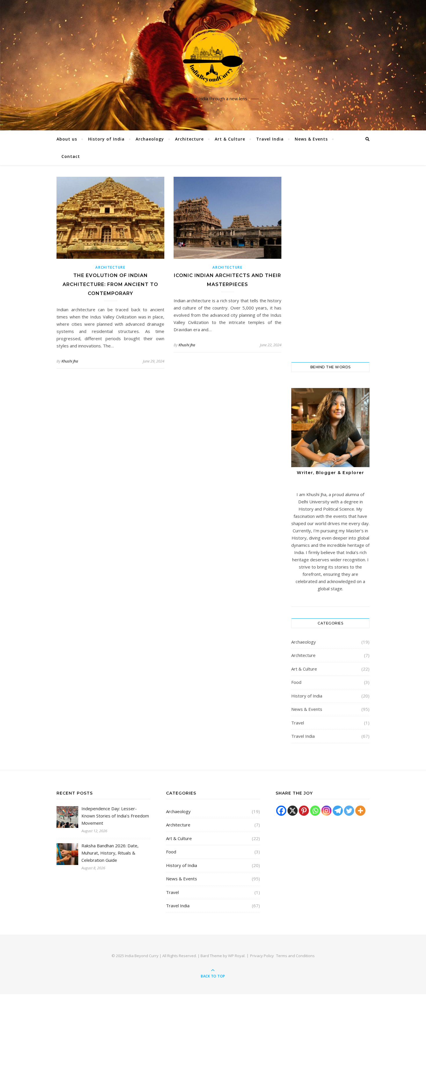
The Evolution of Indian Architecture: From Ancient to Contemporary (110, 284)
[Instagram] (326, 811)
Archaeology (150, 139)
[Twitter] (349, 811)
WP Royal (236, 955)
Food (296, 682)
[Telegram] (338, 811)
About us (67, 139)
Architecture (189, 139)
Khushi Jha (69, 361)
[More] (360, 811)
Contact (70, 156)
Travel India (270, 139)
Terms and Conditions (295, 955)
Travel (297, 723)
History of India (106, 139)
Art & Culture (230, 139)
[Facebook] (281, 811)
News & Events (311, 139)
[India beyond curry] (213, 60)
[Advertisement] (330, 264)
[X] (292, 811)
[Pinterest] (304, 811)
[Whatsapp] (315, 811)
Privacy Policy (262, 955)
